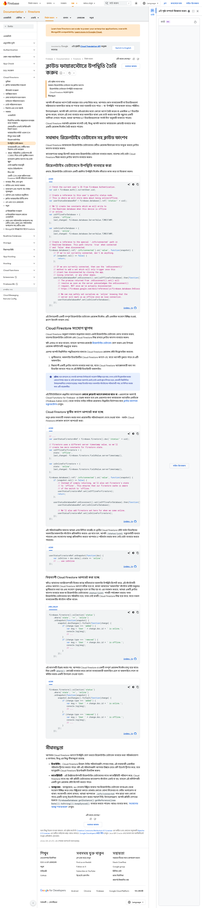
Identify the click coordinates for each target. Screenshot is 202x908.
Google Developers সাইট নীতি (92, 833)
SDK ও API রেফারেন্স (48, 862)
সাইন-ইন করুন (192, 3)
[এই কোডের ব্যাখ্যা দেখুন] (129, 184)
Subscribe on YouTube (85, 871)
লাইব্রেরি (43, 871)
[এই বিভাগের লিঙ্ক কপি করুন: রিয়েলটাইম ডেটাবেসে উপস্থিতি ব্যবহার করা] (114, 166)
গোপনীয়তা (53, 902)
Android (74, 891)
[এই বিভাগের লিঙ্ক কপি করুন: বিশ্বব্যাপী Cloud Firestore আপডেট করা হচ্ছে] (102, 577)
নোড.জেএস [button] (53, 607)
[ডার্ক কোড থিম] (133, 184)
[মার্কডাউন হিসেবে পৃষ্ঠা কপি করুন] (69, 73)
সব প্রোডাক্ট (139, 891)
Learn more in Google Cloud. (88, 32)
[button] (16, 43)
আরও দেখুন (88, 3)
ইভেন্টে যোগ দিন (82, 875)
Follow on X (81, 866)
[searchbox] (18, 26)
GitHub (43, 875)
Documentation (13, 12)
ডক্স (72, 3)
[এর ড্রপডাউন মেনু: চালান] (55, 3)
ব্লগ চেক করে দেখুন (83, 858)
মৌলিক (19, 17)
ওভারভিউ (7, 17)
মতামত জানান (131, 66)
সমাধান (63, 3)
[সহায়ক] (134, 59)
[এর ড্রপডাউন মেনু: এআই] (39, 17)
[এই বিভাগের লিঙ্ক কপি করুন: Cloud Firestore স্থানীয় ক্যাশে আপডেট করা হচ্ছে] (106, 412)
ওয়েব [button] (50, 179)
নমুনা (91, 17)
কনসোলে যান (176, 3)
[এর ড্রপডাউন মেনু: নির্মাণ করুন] (41, 3)
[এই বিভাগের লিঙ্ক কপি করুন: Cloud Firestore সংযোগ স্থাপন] (95, 328)
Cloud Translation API (90, 46)
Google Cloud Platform (119, 891)
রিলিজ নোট (117, 871)
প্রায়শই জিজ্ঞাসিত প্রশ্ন (121, 880)
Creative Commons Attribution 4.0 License (94, 830)
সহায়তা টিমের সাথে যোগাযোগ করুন (126, 858)
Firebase (49, 59)
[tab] (51, 179)
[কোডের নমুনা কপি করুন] (137, 184)
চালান (49, 3)
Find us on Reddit (83, 862)
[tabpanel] (93, 247)
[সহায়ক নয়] (138, 59)
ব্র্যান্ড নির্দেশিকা (118, 875)
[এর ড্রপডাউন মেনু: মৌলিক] (25, 17)
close (197, 11)
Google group (119, 866)
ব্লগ (165, 3)
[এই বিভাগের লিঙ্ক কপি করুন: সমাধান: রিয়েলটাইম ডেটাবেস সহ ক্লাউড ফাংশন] (130, 138)
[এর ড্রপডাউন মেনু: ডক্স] (77, 3)
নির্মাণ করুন (33, 3)
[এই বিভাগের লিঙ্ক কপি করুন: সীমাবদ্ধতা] (66, 748)
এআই (33, 17)
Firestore (34, 12)
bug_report (188, 11)
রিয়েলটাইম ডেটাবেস (101, 343)
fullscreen (193, 11)
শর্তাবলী (43, 902)
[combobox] (118, 3)
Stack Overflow (119, 862)
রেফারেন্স (81, 17)
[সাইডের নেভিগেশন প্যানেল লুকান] (33, 903)
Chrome (87, 891)
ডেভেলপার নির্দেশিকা (48, 858)
